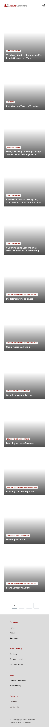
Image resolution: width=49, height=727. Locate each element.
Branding (11, 391)
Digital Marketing (15, 294)
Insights (10, 102)
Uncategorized (13, 51)
